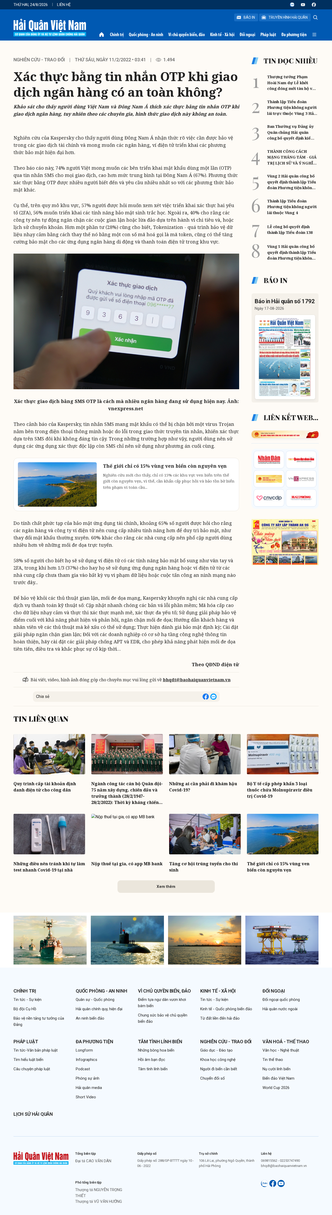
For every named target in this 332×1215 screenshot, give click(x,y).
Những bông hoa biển (156, 1050)
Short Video (86, 1097)
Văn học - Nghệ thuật (280, 1050)
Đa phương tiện (294, 34)
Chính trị (117, 34)
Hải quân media (89, 1087)
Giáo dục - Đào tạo (216, 1050)
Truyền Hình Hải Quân (288, 17)
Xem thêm (166, 886)
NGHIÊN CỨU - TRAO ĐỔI (39, 59)
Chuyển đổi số (212, 1078)
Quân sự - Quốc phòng (95, 999)
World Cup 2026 (275, 1087)
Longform (84, 1050)
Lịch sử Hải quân (33, 1114)
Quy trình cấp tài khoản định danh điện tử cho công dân (44, 787)
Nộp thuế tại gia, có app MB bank (127, 864)
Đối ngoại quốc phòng (281, 999)
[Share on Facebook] (206, 697)
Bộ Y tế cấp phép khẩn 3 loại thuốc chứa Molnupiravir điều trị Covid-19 (279, 790)
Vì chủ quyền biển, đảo (186, 34)
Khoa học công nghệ (218, 1059)
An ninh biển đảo (90, 1018)
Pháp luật (268, 34)
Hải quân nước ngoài (280, 1009)
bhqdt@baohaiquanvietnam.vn (197, 680)
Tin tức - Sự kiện (27, 999)
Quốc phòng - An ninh (146, 34)
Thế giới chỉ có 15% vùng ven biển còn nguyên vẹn (278, 867)
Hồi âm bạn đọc (151, 1059)
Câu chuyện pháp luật (31, 1069)
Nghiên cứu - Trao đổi (226, 1041)
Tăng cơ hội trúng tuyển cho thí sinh (203, 867)
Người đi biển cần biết (218, 1069)
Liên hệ (64, 4)
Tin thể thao (272, 1059)
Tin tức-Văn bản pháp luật (35, 1050)
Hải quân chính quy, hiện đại (99, 1009)
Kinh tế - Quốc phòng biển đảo (226, 1009)
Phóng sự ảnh (87, 1078)
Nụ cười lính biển (276, 1069)
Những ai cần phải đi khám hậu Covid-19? (203, 787)
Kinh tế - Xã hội (222, 34)
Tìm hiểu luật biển (28, 1059)
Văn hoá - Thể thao (285, 1041)
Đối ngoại (247, 34)
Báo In (249, 17)
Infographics (86, 1059)
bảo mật (34, 152)
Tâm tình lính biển (160, 1041)
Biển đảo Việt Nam (278, 1078)
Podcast (83, 1069)
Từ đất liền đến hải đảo (220, 1018)
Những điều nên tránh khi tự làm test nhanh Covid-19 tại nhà (49, 867)
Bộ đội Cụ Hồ (24, 1009)
